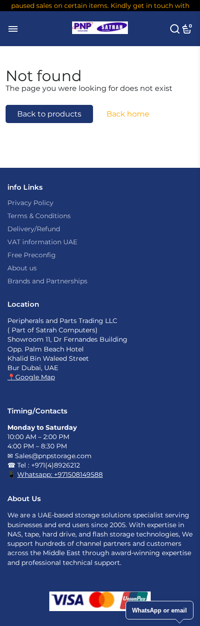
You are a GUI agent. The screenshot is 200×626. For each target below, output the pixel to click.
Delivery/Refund (33, 229)
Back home (128, 114)
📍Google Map (31, 377)
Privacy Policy (30, 202)
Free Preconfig (31, 255)
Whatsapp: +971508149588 (60, 474)
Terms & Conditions (39, 216)
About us (22, 268)
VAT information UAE (42, 242)
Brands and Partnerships (47, 281)
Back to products (49, 114)
